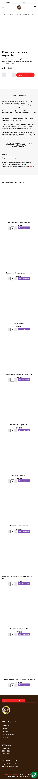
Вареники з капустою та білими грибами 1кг (19, 679)
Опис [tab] (14, 95)
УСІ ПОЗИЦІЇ (11, 14)
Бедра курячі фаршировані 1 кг (19, 222)
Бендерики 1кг (19, 323)
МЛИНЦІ (5, 731)
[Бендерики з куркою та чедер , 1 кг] (19, 354)
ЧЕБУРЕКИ (6, 737)
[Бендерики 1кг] (19, 304)
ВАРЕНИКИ (6, 725)
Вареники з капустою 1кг (19, 629)
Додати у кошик (24, 228)
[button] (35, 7)
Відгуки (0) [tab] (22, 95)
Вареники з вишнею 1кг (19, 526)
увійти (31, 166)
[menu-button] (3, 7)
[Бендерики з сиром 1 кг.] (19, 405)
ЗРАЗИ (5, 728)
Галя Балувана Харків (11, 774)
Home (3, 14)
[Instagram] (14, 750)
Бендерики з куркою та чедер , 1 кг (19, 374)
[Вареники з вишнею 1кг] (19, 506)
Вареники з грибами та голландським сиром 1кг (18, 577)
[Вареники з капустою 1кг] (19, 609)
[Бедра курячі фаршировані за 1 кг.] (19, 253)
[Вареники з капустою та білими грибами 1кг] (19, 660)
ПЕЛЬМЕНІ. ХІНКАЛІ (8, 734)
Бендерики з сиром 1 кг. (19, 425)
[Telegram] (20, 750)
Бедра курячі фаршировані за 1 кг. (19, 273)
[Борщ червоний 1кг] (19, 456)
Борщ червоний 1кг (19, 475)
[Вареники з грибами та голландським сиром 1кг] (19, 557)
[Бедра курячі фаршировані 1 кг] (19, 203)
